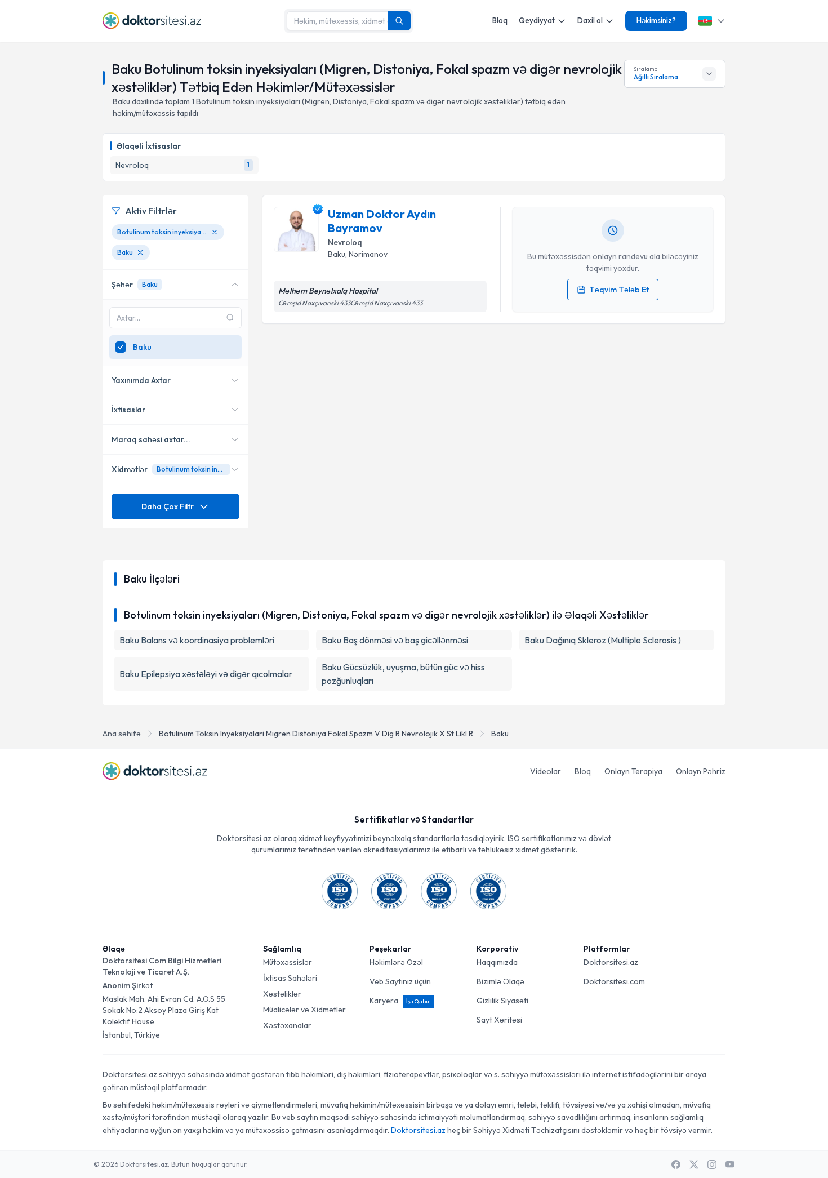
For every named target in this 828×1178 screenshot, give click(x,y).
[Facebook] (675, 1164)
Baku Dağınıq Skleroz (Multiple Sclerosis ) (602, 640)
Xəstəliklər (282, 994)
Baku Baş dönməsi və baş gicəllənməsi (395, 640)
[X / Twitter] (693, 1164)
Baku (500, 733)
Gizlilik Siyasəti (502, 1000)
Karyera (400, 1000)
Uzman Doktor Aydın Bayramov (382, 221)
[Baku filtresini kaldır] (140, 252)
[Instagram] (711, 1164)
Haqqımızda (497, 962)
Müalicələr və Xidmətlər (304, 1009)
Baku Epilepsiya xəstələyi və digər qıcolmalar (205, 673)
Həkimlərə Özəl (396, 962)
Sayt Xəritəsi (499, 1020)
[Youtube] (729, 1164)
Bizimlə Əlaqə (500, 981)
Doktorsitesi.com (614, 981)
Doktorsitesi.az (611, 962)
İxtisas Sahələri (290, 978)
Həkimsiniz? (656, 20)
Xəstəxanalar (287, 1025)
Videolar (545, 771)
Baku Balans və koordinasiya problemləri (196, 640)
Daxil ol (590, 20)
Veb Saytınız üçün (400, 981)
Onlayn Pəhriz (700, 771)
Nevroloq (345, 242)
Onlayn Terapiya (633, 771)
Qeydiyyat (537, 20)
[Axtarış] (399, 20)
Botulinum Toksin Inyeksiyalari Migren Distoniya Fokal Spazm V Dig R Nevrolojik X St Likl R (316, 733)
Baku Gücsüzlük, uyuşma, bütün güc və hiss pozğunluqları (403, 673)
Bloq (500, 20)
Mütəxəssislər (287, 962)
